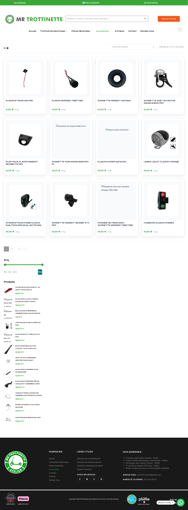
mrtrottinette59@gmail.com (149, 475)
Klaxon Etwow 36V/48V (19, 101)
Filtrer (40, 272)
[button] (180, 502)
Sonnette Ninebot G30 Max (114, 101)
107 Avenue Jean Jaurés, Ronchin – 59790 (143, 463)
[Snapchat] (101, 479)
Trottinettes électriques (52, 31)
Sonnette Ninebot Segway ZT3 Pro (70, 224)
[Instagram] (94, 479)
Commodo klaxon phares (159, 223)
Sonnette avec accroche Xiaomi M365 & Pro (159, 102)
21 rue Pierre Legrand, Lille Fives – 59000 (142, 465)
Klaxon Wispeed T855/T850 (67, 101)
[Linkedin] (87, 479)
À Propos (119, 31)
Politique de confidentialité (88, 458)
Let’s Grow (102, 499)
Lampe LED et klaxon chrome (161, 162)
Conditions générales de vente (90, 465)
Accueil (32, 31)
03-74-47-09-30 (151, 3)
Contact (132, 31)
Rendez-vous (147, 31)
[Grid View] (7, 48)
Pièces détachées (80, 31)
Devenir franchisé (84, 469)
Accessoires (102, 31)
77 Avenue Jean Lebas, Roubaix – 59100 (142, 458)
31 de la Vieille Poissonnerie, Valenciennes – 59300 (146, 460)
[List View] (4, 48)
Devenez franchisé (169, 19)
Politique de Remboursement (89, 462)
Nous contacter (92, 2)
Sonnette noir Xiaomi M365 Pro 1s (70, 163)
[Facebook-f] (79, 479)
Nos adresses (20, 3)
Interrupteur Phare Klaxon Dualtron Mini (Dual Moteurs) (23, 224)
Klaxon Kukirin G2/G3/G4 (112, 162)
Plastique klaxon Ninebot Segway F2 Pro (22, 163)
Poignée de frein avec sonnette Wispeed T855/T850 (115, 224)
